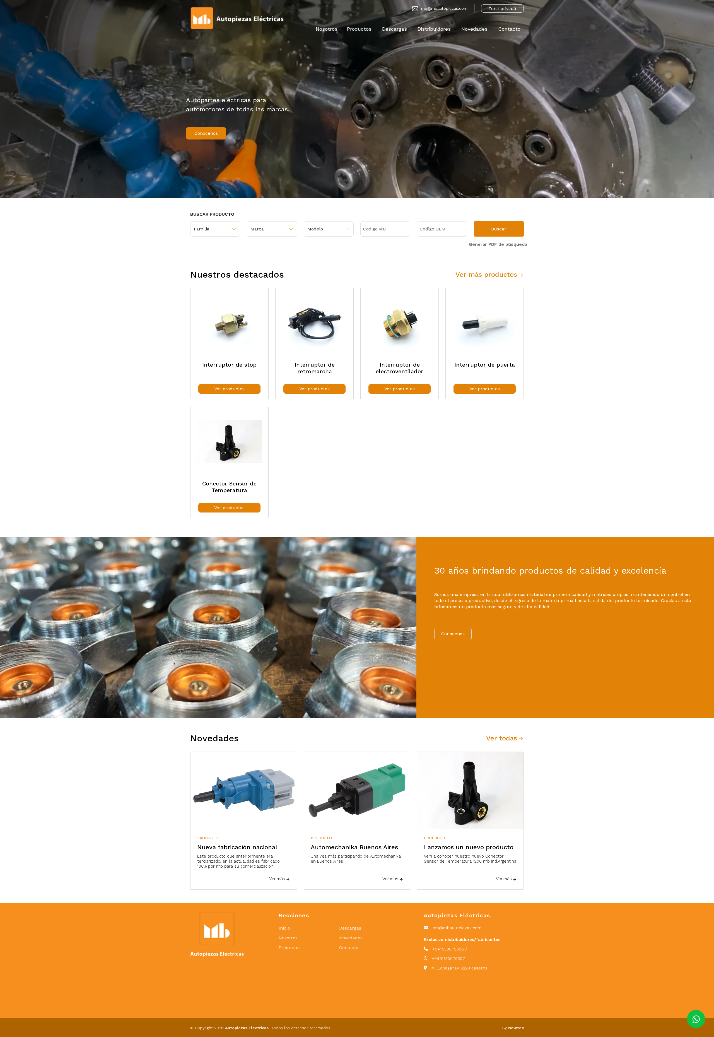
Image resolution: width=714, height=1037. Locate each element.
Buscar (498, 229)
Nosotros (326, 29)
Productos (359, 29)
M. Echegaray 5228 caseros (459, 968)
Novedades (474, 29)
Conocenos (206, 133)
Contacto (509, 29)
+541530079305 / (449, 949)
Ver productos (229, 388)
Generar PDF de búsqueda (498, 244)
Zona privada (502, 8)
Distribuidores (434, 29)
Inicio (284, 928)
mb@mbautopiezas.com (444, 8)
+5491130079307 (448, 958)
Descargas (394, 29)
